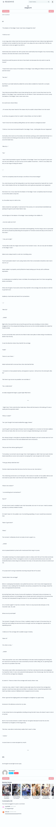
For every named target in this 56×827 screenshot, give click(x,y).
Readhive (9, 2)
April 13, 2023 (13, 806)
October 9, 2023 (13, 811)
